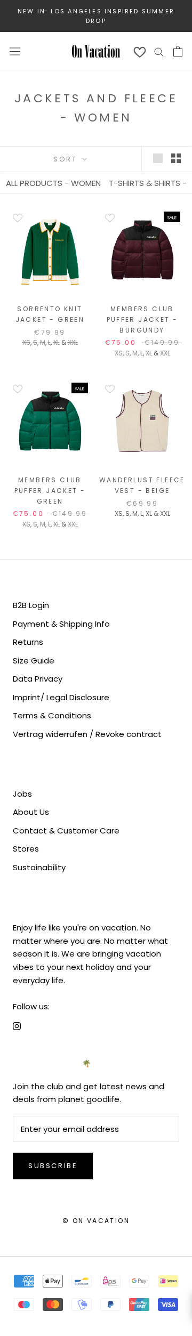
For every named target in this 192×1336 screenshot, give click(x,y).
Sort (66, 159)
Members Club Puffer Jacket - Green (50, 490)
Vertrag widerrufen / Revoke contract (87, 734)
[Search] (159, 50)
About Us (31, 811)
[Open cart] (177, 51)
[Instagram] (17, 1025)
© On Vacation (96, 1220)
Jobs (22, 793)
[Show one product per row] (158, 158)
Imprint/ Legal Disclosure (61, 697)
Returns (28, 641)
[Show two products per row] (176, 158)
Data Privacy (37, 678)
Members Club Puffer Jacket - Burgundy (142, 319)
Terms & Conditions (52, 715)
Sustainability (39, 867)
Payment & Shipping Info (61, 623)
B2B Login (31, 605)
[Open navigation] (15, 51)
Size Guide (33, 660)
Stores (26, 848)
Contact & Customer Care (66, 830)
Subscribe (52, 1166)
